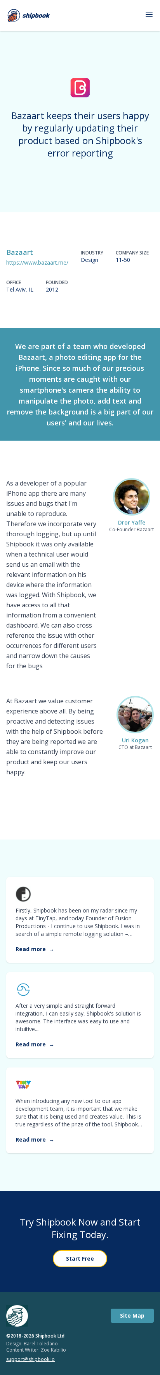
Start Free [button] (80, 1258)
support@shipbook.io (30, 1359)
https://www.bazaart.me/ (37, 262)
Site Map (132, 1315)
